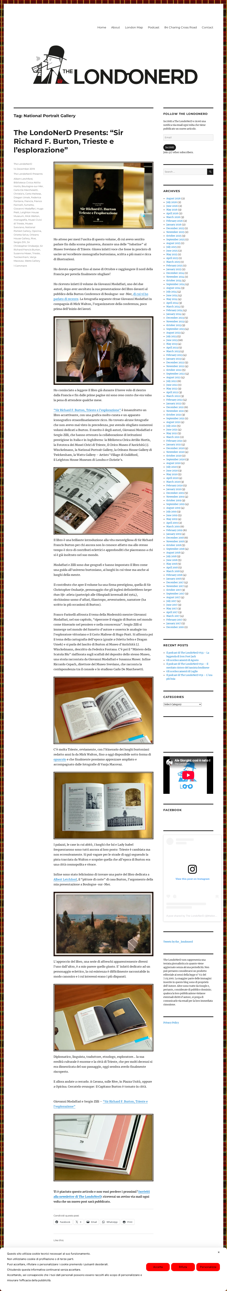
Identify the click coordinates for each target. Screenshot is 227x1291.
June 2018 (171, 560)
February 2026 (174, 220)
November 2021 (175, 411)
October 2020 (173, 455)
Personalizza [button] (208, 1267)
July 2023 (171, 336)
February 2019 (174, 530)
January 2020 (173, 489)
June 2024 (172, 295)
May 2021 (171, 433)
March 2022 (173, 396)
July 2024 (171, 291)
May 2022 (171, 388)
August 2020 (173, 463)
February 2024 (174, 310)
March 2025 (173, 261)
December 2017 (175, 582)
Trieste (36, 253)
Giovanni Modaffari (25, 208)
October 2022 (173, 370)
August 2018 (173, 552)
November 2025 (175, 232)
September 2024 (175, 284)
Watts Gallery (32, 260)
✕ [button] (219, 1252)
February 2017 (174, 619)
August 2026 (173, 198)
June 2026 (172, 206)
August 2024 (173, 288)
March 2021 (173, 437)
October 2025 (173, 235)
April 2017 (172, 612)
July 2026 (171, 202)
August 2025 (173, 243)
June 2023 (172, 340)
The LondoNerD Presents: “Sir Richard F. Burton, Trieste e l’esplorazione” (68, 141)
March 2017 (173, 616)
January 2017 (173, 623)
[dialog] (113, 1269)
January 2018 (173, 578)
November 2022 (175, 366)
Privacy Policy (171, 1022)
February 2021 (174, 440)
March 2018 (173, 571)
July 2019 (171, 511)
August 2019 (173, 507)
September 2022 (175, 373)
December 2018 (175, 537)
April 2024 (172, 302)
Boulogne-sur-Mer (32, 186)
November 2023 (175, 321)
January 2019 (173, 534)
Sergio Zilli (20, 242)
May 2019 (171, 519)
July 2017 (171, 601)
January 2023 (173, 358)
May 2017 (171, 608)
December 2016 (175, 627)
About (115, 27)
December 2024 (175, 273)
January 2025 (173, 269)
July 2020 (171, 466)
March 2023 (173, 351)
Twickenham (21, 257)
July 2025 (171, 247)
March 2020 (173, 481)
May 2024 (171, 299)
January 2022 (173, 403)
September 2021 (175, 418)
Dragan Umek (22, 197)
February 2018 (174, 575)
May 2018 (171, 563)
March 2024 (173, 306)
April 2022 (172, 392)
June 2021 (171, 429)
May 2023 (171, 343)
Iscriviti (169, 147)
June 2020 (172, 470)
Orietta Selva (21, 234)
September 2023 (175, 329)
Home (101, 27)
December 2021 (175, 407)
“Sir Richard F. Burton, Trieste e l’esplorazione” (87, 410)
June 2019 (172, 515)
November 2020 (175, 452)
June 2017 (171, 604)
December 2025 (175, 228)
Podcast (153, 27)
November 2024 (175, 276)
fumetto (29, 204)
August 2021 (173, 422)
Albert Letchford (65, 879)
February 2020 (174, 485)
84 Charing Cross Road (180, 27)
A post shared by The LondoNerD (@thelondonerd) (195, 915)
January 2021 (173, 444)
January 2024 (173, 314)
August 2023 (173, 332)
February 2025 (174, 265)
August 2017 (173, 597)
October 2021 (173, 414)
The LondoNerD (23, 163)
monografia (20, 219)
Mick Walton (32, 216)
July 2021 (171, 425)
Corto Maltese (33, 193)
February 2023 (174, 355)
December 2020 (175, 448)
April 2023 (172, 347)
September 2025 (175, 239)
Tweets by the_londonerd (178, 941)
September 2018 (175, 548)
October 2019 (173, 500)
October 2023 (173, 325)
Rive (33, 238)
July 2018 (171, 556)
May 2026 (172, 209)
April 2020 (172, 478)
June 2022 (172, 384)
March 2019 (173, 526)
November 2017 (175, 586)
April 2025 (172, 258)
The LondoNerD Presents (28, 173)
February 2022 (174, 399)
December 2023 (175, 317)
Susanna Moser (22, 253)
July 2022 (171, 381)
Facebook (172, 810)
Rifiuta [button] (183, 1267)
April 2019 (172, 522)
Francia (28, 201)
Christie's (19, 193)
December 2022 (175, 362)
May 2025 (171, 254)
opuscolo (60, 759)
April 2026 (172, 213)
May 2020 (171, 474)
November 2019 (175, 496)
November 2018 (175, 541)
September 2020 (175, 459)
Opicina (36, 231)
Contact (207, 27)
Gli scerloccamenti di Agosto (182, 660)
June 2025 (172, 250)
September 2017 (175, 593)
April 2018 (172, 567)
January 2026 (173, 224)
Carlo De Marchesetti (26, 190)
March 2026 (173, 217)
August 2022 (173, 377)
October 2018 (173, 545)
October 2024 (173, 280)
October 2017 (173, 589)
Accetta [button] (158, 1267)
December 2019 (175, 493)
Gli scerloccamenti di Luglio (182, 671)
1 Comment (20, 265)
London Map (134, 27)
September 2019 (175, 504)
